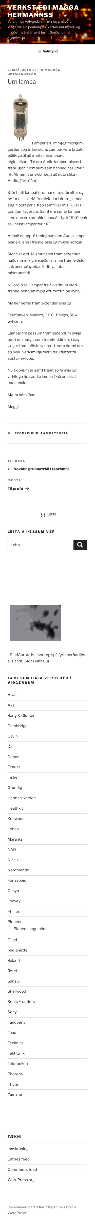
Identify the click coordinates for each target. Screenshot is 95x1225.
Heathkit (15, 808)
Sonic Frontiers (21, 1001)
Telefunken (18, 1063)
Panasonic (17, 880)
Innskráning (18, 1149)
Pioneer (15, 922)
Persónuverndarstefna (26, 1207)
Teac (12, 1032)
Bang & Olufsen (21, 715)
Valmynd (50, 51)
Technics (16, 1043)
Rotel (12, 971)
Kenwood (16, 818)
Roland (14, 960)
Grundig (15, 787)
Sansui (14, 981)
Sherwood (17, 991)
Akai (11, 705)
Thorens (15, 1074)
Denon (14, 757)
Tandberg (16, 1022)
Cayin (13, 736)
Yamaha (15, 1094)
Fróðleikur (27, 433)
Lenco (13, 829)
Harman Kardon (22, 798)
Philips (14, 911)
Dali (11, 746)
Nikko (13, 860)
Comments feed (22, 1169)
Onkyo (13, 891)
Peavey (14, 901)
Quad (12, 940)
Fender (14, 767)
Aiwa (12, 695)
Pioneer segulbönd (31, 929)
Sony (12, 1012)
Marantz (15, 839)
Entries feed (19, 1159)
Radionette (18, 950)
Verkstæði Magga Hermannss (43, 11)
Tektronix (16, 1053)
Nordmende (18, 870)
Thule (13, 1084)
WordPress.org (21, 1180)
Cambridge (18, 726)
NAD (12, 849)
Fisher (13, 777)
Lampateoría (55, 433)
